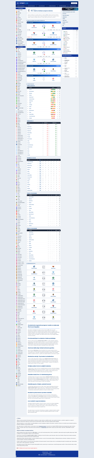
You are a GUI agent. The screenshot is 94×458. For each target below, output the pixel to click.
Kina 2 (19, 213)
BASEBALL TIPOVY (65, 22)
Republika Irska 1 (20, 306)
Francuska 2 (19, 158)
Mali (18, 243)
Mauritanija (19, 248)
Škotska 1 (19, 336)
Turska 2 (19, 364)
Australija (19, 59)
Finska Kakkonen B (20, 152)
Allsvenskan (19, 34)
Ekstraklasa (19, 23)
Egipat (19, 123)
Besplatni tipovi (44, 427)
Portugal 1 (19, 292)
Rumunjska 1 (19, 309)
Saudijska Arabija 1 (20, 324)
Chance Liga (19, 25)
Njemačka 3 (19, 269)
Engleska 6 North (20, 135)
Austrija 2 (19, 74)
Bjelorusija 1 (19, 91)
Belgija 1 (19, 86)
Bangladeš (19, 83)
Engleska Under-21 (20, 138)
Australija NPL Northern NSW (22, 62)
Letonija (19, 228)
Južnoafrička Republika (21, 202)
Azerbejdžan (19, 80)
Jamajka (19, 196)
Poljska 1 (19, 289)
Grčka (18, 164)
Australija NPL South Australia (22, 66)
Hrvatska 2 (19, 173)
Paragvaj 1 (19, 283)
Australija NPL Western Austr (22, 71)
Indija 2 (19, 176)
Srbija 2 (19, 335)
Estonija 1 (19, 141)
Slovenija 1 (19, 332)
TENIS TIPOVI (65, 20)
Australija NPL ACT (20, 60)
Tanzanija (19, 359)
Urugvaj (19, 370)
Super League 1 (20, 37)
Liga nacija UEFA (20, 43)
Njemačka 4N (19, 272)
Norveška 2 (19, 260)
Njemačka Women (20, 278)
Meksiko (19, 249)
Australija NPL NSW (20, 63)
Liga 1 (18, 28)
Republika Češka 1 (20, 295)
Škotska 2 (19, 338)
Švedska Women (20, 353)
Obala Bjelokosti (20, 280)
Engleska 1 (19, 127)
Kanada (19, 205)
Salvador (19, 321)
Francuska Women (20, 161)
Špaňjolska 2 (19, 344)
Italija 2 (19, 187)
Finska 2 (19, 147)
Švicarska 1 (19, 355)
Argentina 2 (19, 54)
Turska (19, 362)
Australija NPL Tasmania (21, 68)
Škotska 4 (19, 341)
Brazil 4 (19, 101)
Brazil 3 (19, 100)
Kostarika (19, 225)
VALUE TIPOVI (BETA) (66, 15)
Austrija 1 (19, 72)
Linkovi (64, 23)
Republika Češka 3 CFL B (21, 300)
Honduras (19, 170)
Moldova (19, 251)
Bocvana (19, 92)
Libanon (19, 231)
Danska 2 (19, 120)
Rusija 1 (19, 312)
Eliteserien (19, 35)
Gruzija (19, 167)
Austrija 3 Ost (20, 77)
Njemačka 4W (20, 277)
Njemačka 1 (19, 266)
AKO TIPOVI (64, 13)
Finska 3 (19, 149)
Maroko (19, 246)
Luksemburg (19, 236)
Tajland (19, 358)
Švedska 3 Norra (20, 350)
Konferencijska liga (20, 219)
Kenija (19, 210)
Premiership (19, 26)
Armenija (19, 57)
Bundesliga (19, 29)
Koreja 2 (19, 222)
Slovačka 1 (19, 329)
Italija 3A (19, 188)
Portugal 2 (19, 294)
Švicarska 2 (19, 356)
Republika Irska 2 (20, 307)
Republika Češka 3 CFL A (21, 298)
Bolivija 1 (19, 94)
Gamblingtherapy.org (51, 454)
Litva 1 (18, 234)
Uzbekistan (19, 373)
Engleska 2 (19, 129)
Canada (19, 106)
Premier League (20, 9)
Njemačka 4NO (20, 274)
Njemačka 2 (19, 268)
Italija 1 (19, 185)
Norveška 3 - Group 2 (21, 263)
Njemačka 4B (19, 271)
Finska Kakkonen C (20, 153)
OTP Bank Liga (20, 31)
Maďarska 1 (19, 237)
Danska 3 (19, 121)
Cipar (18, 109)
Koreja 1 (19, 220)
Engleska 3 (19, 130)
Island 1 (19, 182)
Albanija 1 (19, 48)
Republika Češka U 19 (21, 303)
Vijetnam (19, 376)
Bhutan (19, 89)
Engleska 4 (19, 132)
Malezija (19, 242)
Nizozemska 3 (20, 257)
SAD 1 (18, 315)
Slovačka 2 (19, 330)
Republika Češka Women (21, 304)
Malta (18, 245)
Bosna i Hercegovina (21, 95)
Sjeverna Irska (20, 327)
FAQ (63, 25)
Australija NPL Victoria (21, 69)
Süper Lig (19, 20)
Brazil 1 (19, 97)
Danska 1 (19, 118)
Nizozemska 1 (20, 254)
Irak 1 (18, 179)
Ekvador (19, 124)
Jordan (19, 199)
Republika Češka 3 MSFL (21, 301)
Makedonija (19, 240)
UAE (18, 365)
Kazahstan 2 (19, 208)
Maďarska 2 (19, 239)
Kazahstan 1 (19, 207)
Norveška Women (20, 265)
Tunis (18, 361)
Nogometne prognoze (42, 426)
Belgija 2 (19, 88)
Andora (19, 51)
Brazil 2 (19, 98)
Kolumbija (19, 216)
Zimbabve (19, 385)
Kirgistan (19, 214)
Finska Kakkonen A (20, 150)
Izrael (18, 193)
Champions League (20, 38)
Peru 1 (19, 286)
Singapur (19, 326)
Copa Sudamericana (21, 112)
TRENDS (64, 18)
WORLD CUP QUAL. (20, 384)
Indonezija (19, 178)
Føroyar (19, 155)
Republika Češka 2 (20, 297)
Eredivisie (19, 17)
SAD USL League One (21, 318)
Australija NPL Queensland (22, 65)
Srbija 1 (19, 333)
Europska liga (20, 40)
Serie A (19, 14)
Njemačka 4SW (20, 275)
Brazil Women (20, 103)
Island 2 (19, 184)
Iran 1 (18, 181)
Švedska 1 (19, 347)
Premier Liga (19, 32)
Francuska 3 (19, 159)
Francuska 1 (19, 156)
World (18, 379)
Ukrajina (19, 367)
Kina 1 (18, 211)
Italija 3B (19, 190)
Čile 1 (18, 115)
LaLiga (19, 11)
